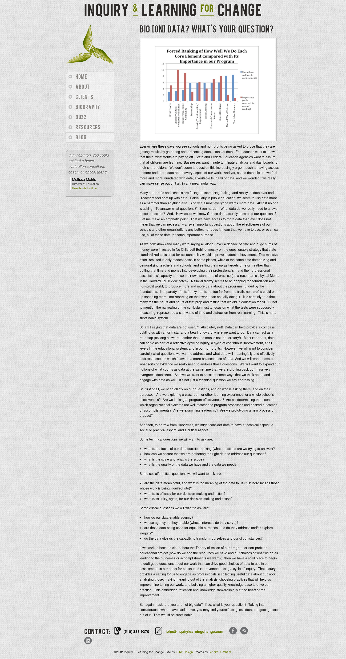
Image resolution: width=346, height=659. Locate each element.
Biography (88, 107)
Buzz (81, 117)
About (83, 87)
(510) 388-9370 (136, 631)
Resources (88, 127)
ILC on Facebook (233, 631)
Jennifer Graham (220, 652)
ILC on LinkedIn (88, 641)
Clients (84, 97)
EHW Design (184, 652)
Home (81, 77)
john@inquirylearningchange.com (194, 631)
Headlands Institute (84, 188)
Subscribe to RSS (244, 631)
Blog (81, 137)
